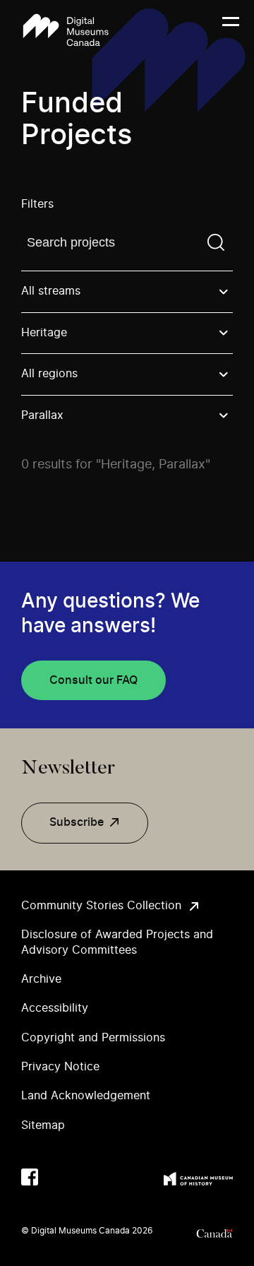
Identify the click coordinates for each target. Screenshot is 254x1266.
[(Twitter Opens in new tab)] (57, 1177)
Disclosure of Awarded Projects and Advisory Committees (117, 942)
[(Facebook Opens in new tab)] (29, 1177)
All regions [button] (49, 373)
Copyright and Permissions (93, 1037)
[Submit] (216, 242)
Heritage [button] (44, 332)
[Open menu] (231, 30)
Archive (41, 979)
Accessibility (54, 1008)
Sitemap (43, 1125)
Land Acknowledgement (85, 1095)
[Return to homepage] (65, 30)
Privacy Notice (60, 1066)
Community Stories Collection (101, 905)
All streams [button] (50, 291)
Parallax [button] (42, 415)
